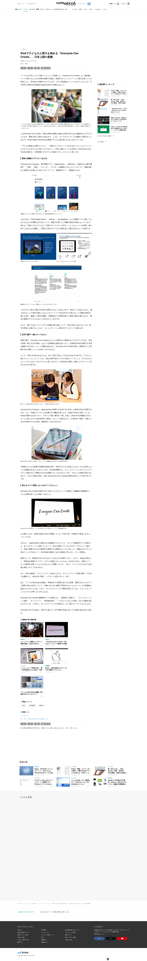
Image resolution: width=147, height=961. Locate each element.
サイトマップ (44, 932)
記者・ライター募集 (70, 937)
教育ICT (41, 705)
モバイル (32, 9)
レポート (91, 9)
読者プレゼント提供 (23, 935)
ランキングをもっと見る (104, 136)
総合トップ (18, 9)
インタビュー (98, 9)
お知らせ (20, 930)
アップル (23, 716)
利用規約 (43, 930)
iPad (21, 126)
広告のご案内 (21, 937)
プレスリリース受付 (70, 932)
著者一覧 (20, 942)
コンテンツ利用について (47, 935)
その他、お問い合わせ (23, 939)
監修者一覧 (44, 942)
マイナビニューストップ (23, 903)
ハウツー (105, 9)
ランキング (74, 9)
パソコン (25, 9)
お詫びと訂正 (68, 939)
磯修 (26, 63)
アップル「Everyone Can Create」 (33, 719)
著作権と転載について (23, 932)
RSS (42, 937)
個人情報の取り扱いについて (72, 930)
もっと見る (101, 141)
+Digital (34, 903)
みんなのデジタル (59, 9)
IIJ (66, 9)
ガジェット (49, 9)
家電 (37, 9)
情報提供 (43, 939)
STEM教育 (32, 705)
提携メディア (68, 935)
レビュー (85, 9)
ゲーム (42, 9)
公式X (80, 9)
